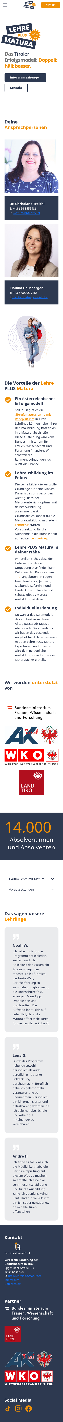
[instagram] (18, 1408)
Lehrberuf (22, 525)
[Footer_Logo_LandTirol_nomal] (31, 1334)
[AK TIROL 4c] (31, 735)
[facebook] (28, 1408)
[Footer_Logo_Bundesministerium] (31, 1314)
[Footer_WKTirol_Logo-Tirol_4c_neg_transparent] (31, 1379)
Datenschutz (13, 1284)
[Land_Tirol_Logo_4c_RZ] (31, 782)
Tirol (18, 577)
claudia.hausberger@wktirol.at (30, 297)
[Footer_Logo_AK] (31, 1359)
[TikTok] (8, 1408)
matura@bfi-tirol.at (26, 213)
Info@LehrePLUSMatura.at (24, 1276)
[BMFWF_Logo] (31, 712)
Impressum (12, 1280)
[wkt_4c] (31, 757)
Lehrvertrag (39, 538)
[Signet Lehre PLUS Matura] (29, 5)
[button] (5, 5)
